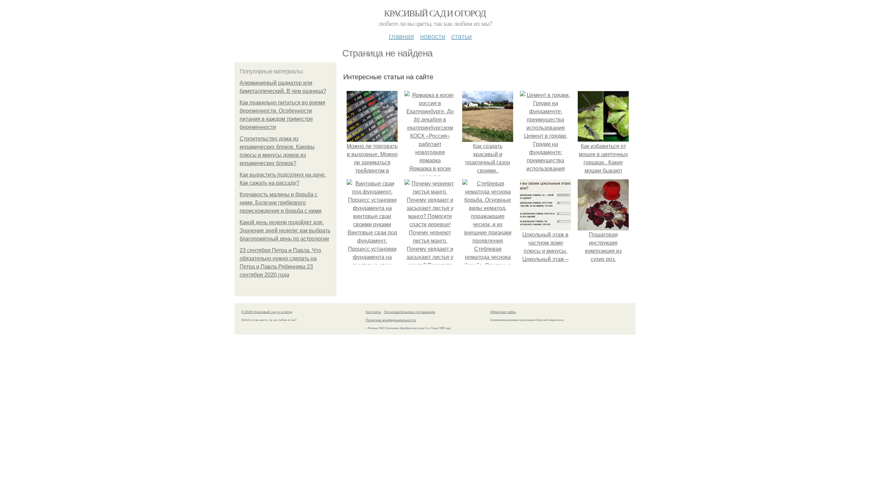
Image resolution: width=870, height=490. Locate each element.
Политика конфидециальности (391, 319)
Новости (432, 36)
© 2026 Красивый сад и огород (266, 311)
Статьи (461, 36)
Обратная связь (503, 311)
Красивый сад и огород (435, 13)
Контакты (373, 311)
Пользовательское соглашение (409, 311)
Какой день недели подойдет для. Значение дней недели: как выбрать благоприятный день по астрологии (285, 230)
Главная (401, 36)
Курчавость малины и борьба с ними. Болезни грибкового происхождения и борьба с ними (280, 203)
